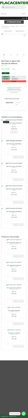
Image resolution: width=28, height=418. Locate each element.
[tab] (14, 89)
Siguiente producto (20, 31)
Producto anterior (8, 31)
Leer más (14, 132)
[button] (23, 18)
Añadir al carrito (18, 157)
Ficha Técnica (14, 92)
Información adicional (14, 89)
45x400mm (15, 79)
